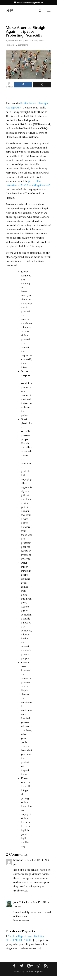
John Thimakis (21, 902)
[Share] (23, 84)
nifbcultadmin (15, 40)
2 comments (22, 44)
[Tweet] (42, 84)
